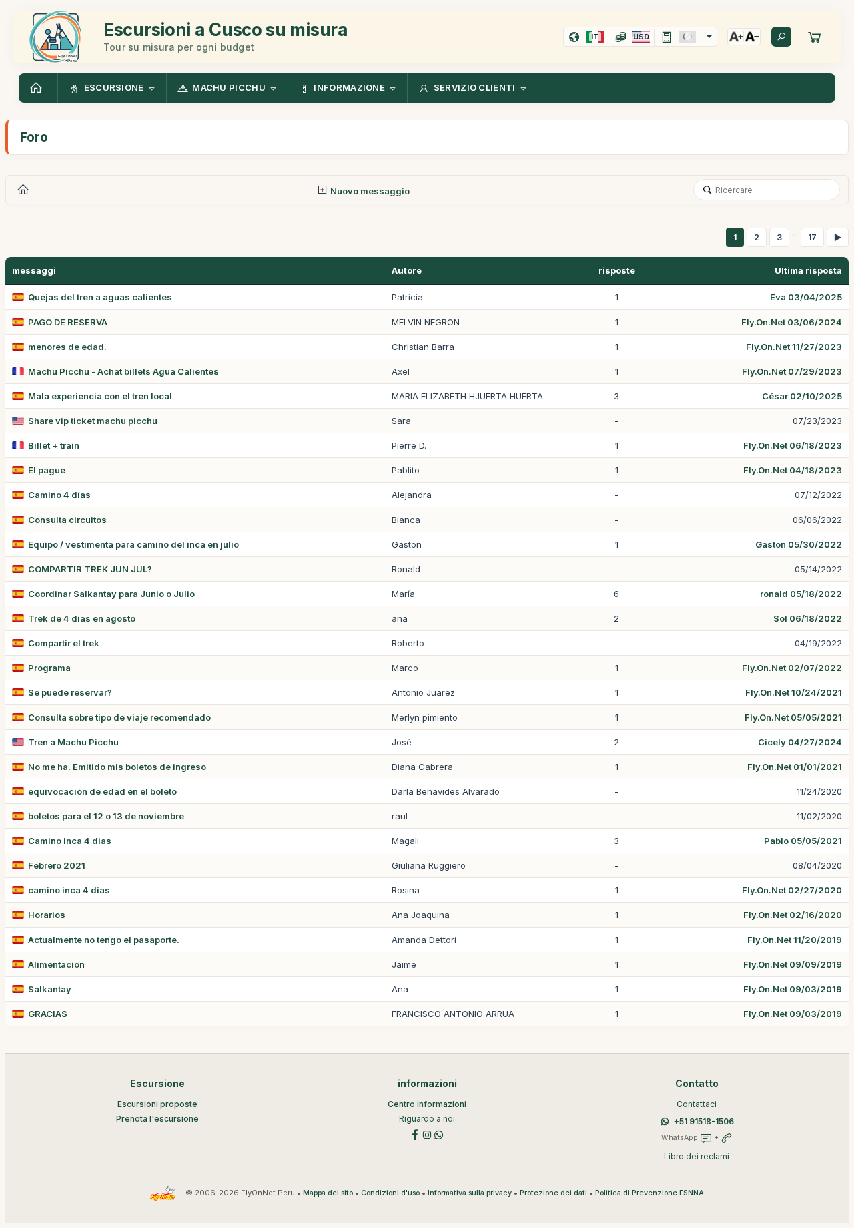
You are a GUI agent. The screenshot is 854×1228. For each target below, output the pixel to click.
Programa (49, 667)
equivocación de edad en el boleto (102, 791)
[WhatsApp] (439, 1134)
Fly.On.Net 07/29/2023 (792, 371)
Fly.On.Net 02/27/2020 (792, 890)
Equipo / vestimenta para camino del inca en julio (133, 544)
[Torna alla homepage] (38, 88)
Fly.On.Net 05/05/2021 (793, 717)
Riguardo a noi (427, 1119)
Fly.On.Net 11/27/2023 (794, 346)
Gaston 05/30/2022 (798, 544)
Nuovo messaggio (369, 191)
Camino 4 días (59, 494)
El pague (46, 470)
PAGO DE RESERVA (67, 322)
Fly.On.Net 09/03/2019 (792, 989)
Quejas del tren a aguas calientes (100, 297)
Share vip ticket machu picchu (92, 420)
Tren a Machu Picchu (73, 742)
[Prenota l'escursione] (814, 36)
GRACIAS (47, 1013)
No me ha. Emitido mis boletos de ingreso (117, 766)
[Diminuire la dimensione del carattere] (752, 37)
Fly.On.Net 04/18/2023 (792, 470)
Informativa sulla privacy (470, 1193)
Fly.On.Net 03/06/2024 (791, 322)
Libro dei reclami (696, 1156)
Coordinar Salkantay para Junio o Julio (111, 593)
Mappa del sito (328, 1193)
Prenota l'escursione (157, 1119)
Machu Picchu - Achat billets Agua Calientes (123, 371)
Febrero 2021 (56, 865)
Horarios (46, 914)
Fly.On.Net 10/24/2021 (793, 692)
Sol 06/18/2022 (807, 618)
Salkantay (49, 989)
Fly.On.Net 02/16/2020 (792, 914)
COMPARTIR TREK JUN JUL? (90, 569)
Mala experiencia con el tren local (100, 396)
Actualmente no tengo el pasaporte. (103, 939)
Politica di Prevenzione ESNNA (649, 1193)
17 (812, 237)
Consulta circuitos (67, 519)
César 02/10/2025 (802, 396)
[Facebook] (415, 1134)
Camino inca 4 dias (69, 840)
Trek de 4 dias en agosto (81, 618)
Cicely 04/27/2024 (800, 742)
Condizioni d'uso (390, 1193)
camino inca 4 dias (69, 890)
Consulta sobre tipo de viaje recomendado (119, 717)
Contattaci (697, 1104)
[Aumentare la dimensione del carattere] (736, 37)
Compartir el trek (63, 643)
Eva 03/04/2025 (806, 297)
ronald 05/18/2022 (801, 593)
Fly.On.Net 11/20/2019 (794, 939)
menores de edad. (67, 346)
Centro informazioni (427, 1104)
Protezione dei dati (553, 1193)
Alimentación (56, 964)
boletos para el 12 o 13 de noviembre (106, 816)
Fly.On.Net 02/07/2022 (792, 667)
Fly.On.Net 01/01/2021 (794, 766)
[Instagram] (427, 1134)
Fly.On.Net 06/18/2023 (792, 445)
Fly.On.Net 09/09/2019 (792, 964)
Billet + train (53, 445)
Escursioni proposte (157, 1104)
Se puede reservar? (70, 692)
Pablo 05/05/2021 (803, 840)
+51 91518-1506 (704, 1121)
